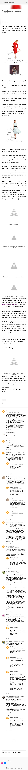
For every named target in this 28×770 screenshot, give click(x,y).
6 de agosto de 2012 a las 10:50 (13, 697)
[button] (2, 15)
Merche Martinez (10, 411)
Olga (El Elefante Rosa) (12, 571)
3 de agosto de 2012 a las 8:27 (13, 572)
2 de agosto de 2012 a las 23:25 (17, 513)
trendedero (9, 587)
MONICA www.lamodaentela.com (15, 696)
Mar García (9, 641)
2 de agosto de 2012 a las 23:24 (13, 547)
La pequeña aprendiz (9, 2)
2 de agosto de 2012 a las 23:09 (16, 476)
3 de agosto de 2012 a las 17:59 (18, 641)
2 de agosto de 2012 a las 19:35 (13, 442)
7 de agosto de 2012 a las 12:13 (17, 672)
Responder (9, 429)
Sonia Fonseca (10, 440)
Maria (7, 476)
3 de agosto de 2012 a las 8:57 (19, 587)
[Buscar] (26, 2)
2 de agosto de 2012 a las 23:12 (17, 488)
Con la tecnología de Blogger (15, 768)
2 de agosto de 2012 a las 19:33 (13, 433)
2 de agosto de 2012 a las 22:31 (18, 452)
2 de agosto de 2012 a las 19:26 (13, 412)
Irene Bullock (11, 94)
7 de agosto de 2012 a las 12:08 (17, 658)
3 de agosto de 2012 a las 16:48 (16, 614)
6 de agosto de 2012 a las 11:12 (17, 718)
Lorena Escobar (10, 432)
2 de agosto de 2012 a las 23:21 (17, 500)
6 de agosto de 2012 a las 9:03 (17, 628)
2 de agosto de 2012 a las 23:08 (17, 464)
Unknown (8, 452)
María (7, 614)
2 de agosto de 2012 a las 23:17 (18, 522)
